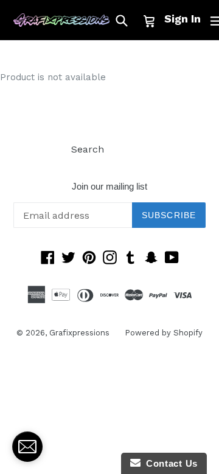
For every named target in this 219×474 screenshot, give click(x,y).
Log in (133, 149)
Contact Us (169, 463)
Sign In (182, 18)
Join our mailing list (109, 186)
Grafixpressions (79, 332)
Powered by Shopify (164, 332)
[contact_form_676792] (27, 446)
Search (87, 149)
